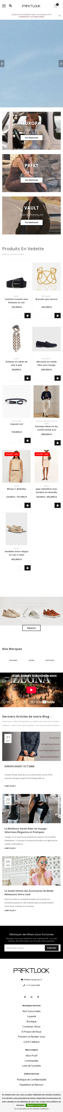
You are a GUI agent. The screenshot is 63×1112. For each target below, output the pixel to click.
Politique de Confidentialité (31, 1079)
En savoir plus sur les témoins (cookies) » (32, 1109)
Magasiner (31, 628)
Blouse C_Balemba (16, 488)
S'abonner (51, 948)
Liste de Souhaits (31, 1065)
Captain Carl (16, 424)
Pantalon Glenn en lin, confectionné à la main (46, 429)
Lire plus (10, 786)
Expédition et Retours (31, 1084)
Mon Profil (31, 1055)
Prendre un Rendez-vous (31, 1036)
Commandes (31, 1060)
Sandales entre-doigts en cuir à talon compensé (16, 555)
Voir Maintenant (31, 137)
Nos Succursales (32, 1011)
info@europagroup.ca (33, 979)
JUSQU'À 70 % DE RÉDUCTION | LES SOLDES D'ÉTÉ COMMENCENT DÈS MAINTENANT (31, 15)
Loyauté (31, 1016)
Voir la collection (12, 254)
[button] (2, 63)
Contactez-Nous (31, 1026)
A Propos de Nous (31, 1031)
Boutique (32, 1021)
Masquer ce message (36, 1105)
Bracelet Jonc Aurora (46, 299)
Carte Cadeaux (32, 1041)
